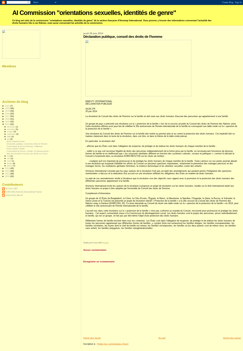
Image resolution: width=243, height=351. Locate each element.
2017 (7, 116)
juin (8, 139)
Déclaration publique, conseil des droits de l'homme (27, 144)
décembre (11, 127)
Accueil (161, 338)
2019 (7, 111)
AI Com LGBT (11, 188)
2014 (7, 124)
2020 (7, 108)
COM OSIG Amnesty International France (23, 192)
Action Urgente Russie (16, 141)
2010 (7, 176)
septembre (11, 134)
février (10, 163)
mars (9, 161)
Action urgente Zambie (16, 149)
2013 (7, 168)
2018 (7, 114)
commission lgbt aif (14, 195)
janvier (10, 166)
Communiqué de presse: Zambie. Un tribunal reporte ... (29, 151)
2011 (7, 174)
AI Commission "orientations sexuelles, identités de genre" (94, 12)
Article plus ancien (232, 338)
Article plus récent (92, 338)
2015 (7, 121)
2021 (7, 106)
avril (9, 158)
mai (8, 156)
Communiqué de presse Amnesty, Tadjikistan (24, 146)
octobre (10, 132)
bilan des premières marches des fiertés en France (27, 154)
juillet (9, 137)
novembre (11, 129)
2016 (7, 119)
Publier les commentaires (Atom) (112, 344)
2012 (7, 171)
